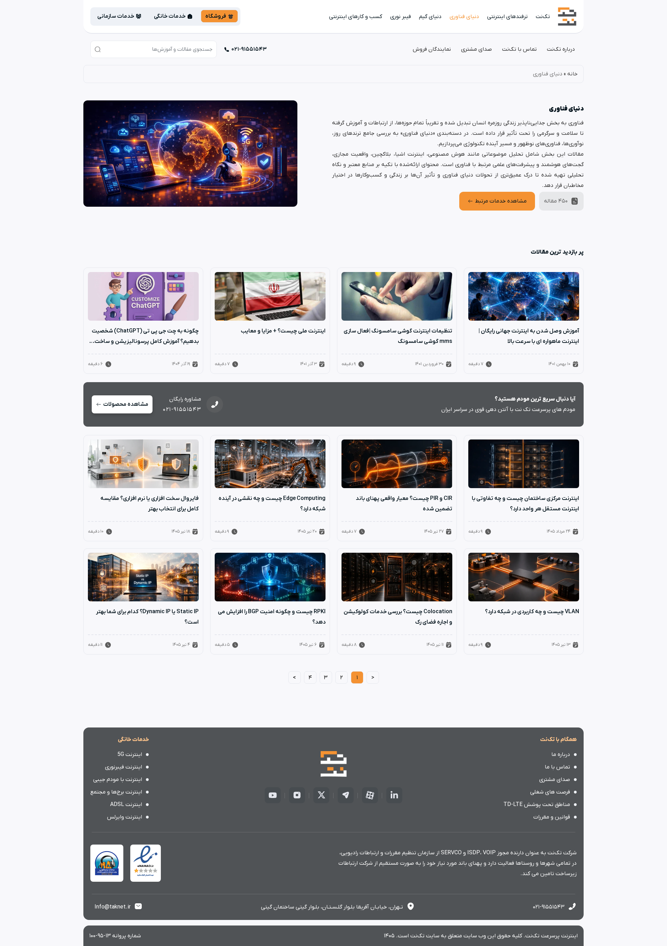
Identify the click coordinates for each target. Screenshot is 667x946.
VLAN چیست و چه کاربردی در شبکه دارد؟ (532, 611)
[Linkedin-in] (394, 795)
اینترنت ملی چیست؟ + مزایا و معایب (283, 331)
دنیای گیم (430, 16)
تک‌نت (543, 16)
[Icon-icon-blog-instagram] (297, 795)
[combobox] (153, 49)
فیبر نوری (400, 16)
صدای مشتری (476, 49)
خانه (572, 74)
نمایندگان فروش (432, 49)
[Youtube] (273, 795)
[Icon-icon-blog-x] (321, 795)
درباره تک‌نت (561, 49)
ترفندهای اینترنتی (507, 16)
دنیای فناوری (464, 16)
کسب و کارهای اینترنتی (355, 16)
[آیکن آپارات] (370, 795)
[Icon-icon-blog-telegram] (346, 795)
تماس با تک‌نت (519, 49)
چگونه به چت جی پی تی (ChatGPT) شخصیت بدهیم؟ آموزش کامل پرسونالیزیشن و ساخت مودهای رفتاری (145, 341)
